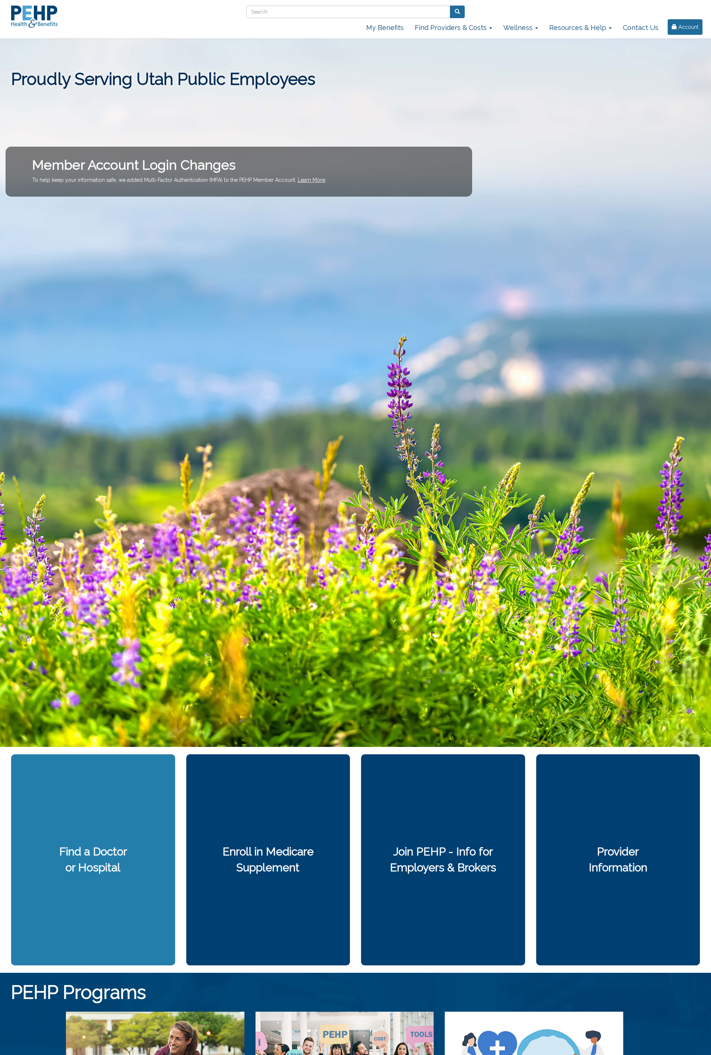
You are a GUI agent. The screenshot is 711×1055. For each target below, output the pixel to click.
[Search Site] (457, 12)
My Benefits (385, 27)
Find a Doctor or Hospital (93, 859)
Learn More (311, 180)
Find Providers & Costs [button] (451, 27)
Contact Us (640, 27)
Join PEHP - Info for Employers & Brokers (443, 859)
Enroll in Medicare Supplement (268, 859)
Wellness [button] (518, 27)
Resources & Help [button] (578, 27)
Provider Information (618, 859)
